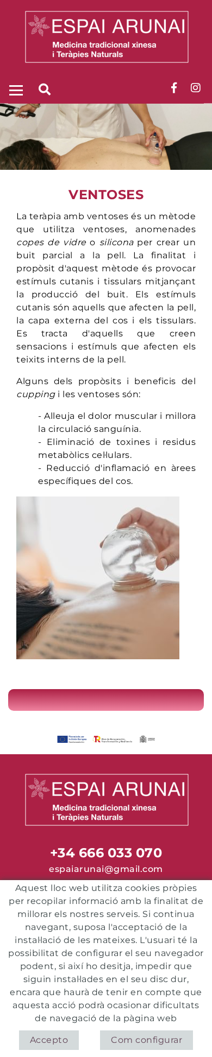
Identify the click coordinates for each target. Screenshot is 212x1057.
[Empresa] (106, 37)
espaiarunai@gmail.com (106, 869)
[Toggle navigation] (14, 89)
